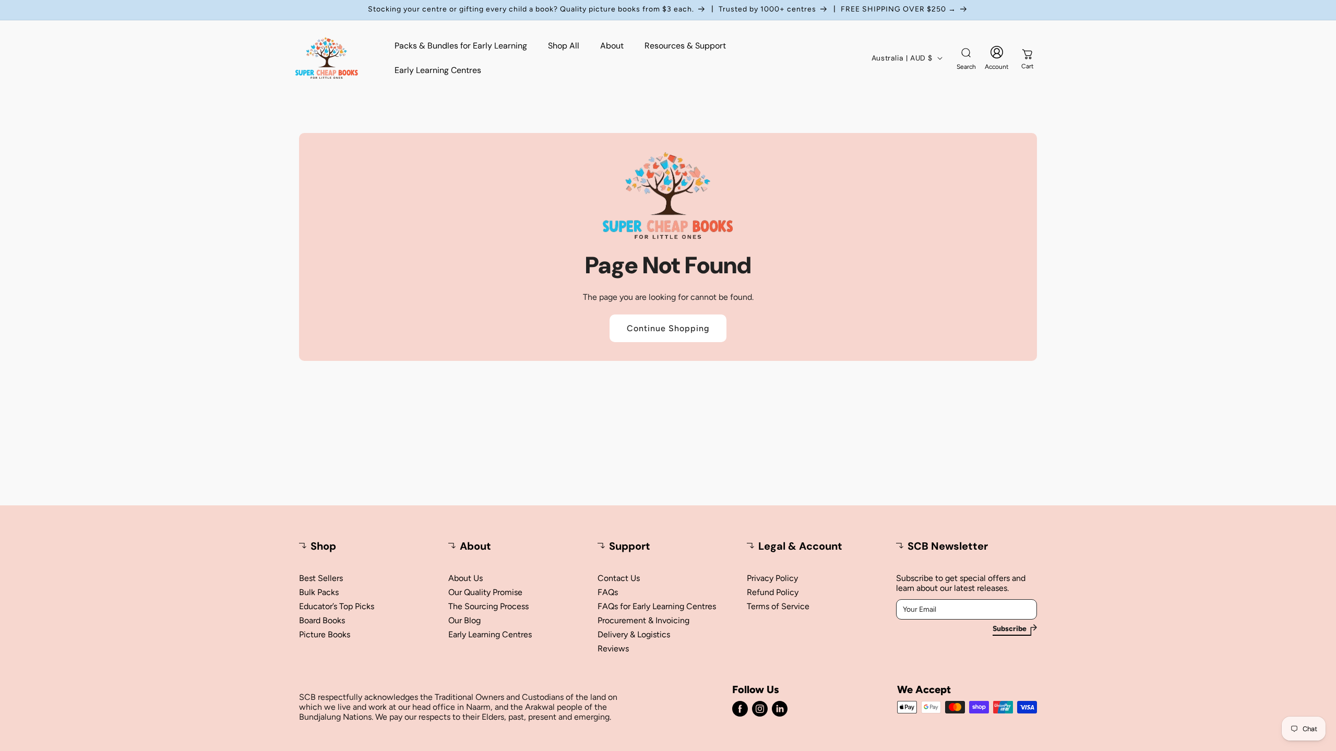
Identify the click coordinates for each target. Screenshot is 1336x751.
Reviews (613, 648)
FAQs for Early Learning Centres (657, 606)
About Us (465, 578)
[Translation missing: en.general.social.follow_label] (740, 709)
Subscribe (1010, 629)
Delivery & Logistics (634, 634)
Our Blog (464, 620)
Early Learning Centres (490, 634)
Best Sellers (321, 578)
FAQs (608, 592)
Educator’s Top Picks (336, 606)
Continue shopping (668, 328)
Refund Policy (772, 592)
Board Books (322, 620)
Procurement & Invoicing (643, 620)
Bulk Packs (319, 592)
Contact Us (619, 578)
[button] (966, 57)
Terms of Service (778, 606)
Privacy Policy (772, 578)
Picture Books (324, 634)
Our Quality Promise (485, 592)
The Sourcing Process (488, 606)
